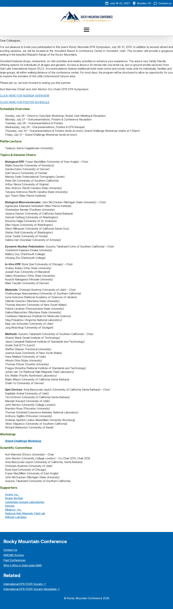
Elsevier (10, 505)
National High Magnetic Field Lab (25, 513)
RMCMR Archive (13, 555)
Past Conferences (14, 560)
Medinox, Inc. (13, 509)
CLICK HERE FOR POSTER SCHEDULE (24, 102)
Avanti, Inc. (12, 494)
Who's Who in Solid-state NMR (22, 565)
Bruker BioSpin (14, 498)
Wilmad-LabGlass (16, 517)
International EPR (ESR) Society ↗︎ (24, 584)
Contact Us (10, 550)
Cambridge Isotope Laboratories (24, 502)
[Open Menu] (86, 29)
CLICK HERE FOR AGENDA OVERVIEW (24, 95)
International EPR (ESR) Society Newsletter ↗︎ (31, 589)
